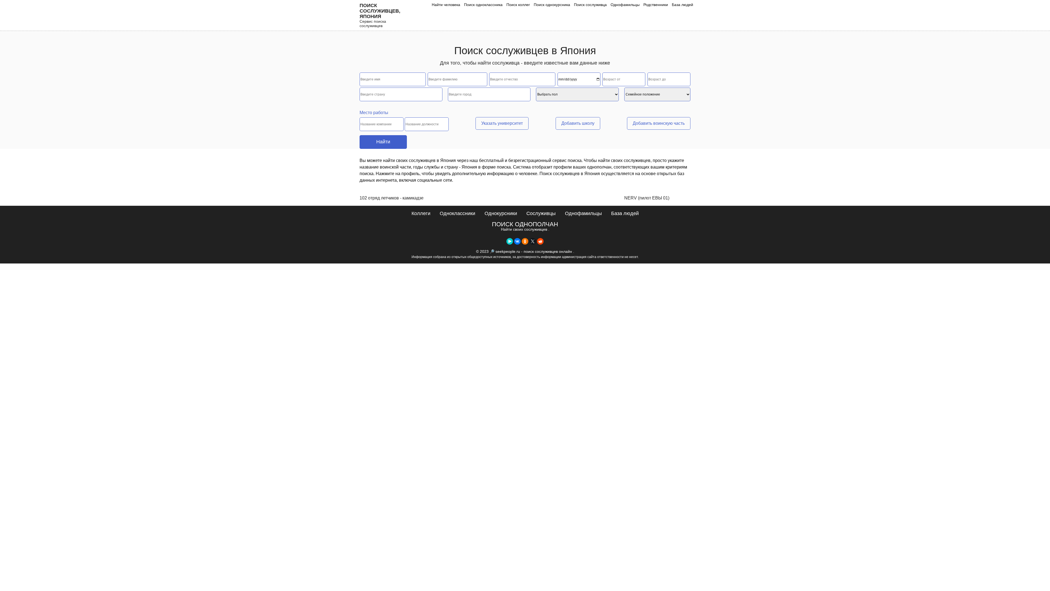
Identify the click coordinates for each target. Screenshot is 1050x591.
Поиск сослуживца (590, 4)
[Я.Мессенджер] (509, 241)
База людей (682, 4)
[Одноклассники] (525, 241)
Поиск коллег (518, 4)
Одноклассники (457, 213)
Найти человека (446, 4)
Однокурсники (501, 213)
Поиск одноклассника (483, 4)
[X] (532, 241)
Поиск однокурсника (552, 4)
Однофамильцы (625, 4)
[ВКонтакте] (517, 241)
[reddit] (540, 241)
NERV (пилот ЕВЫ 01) (646, 198)
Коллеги (421, 213)
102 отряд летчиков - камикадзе (392, 198)
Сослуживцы (541, 213)
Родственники (655, 4)
